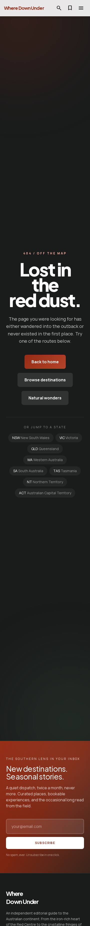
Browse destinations (45, 380)
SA (28, 470)
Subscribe (45, 843)
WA (45, 459)
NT (45, 481)
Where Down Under (24, 8)
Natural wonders (45, 398)
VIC (69, 437)
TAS (65, 470)
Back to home (45, 362)
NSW (31, 437)
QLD (45, 448)
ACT (45, 492)
